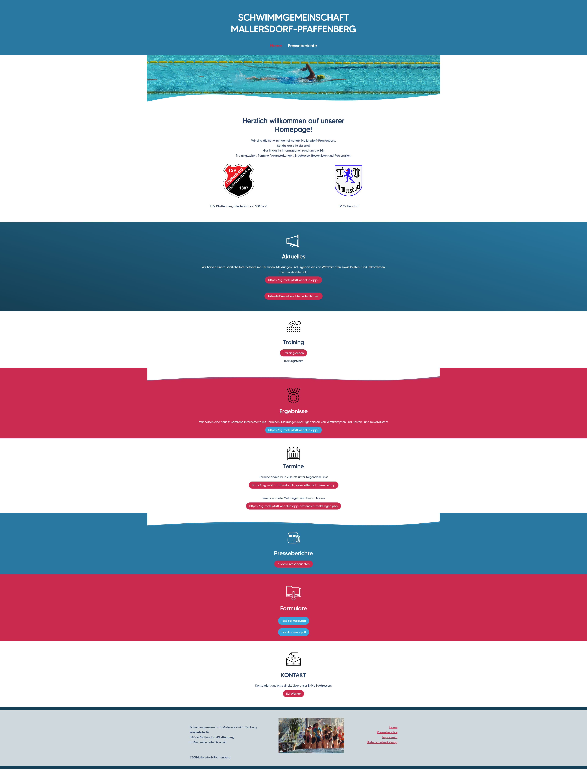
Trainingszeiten (293, 353)
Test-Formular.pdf (293, 621)
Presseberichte (302, 45)
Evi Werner (293, 693)
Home (393, 727)
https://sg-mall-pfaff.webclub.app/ (293, 280)
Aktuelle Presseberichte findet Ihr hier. (293, 296)
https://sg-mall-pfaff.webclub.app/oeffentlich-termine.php (293, 485)
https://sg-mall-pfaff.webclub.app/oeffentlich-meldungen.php (293, 506)
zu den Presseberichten (293, 564)
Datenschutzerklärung (382, 742)
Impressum (389, 737)
